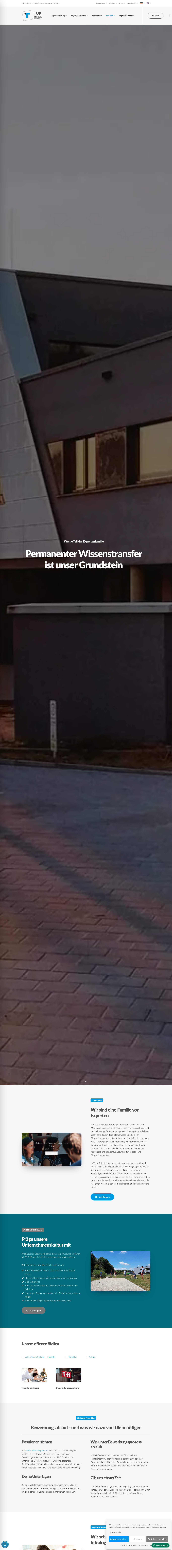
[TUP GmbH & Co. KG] (32, 15)
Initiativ (52, 1357)
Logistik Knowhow (127, 15)
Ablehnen (138, 1539)
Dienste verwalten (116, 1532)
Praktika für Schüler (30, 1387)
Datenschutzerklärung (140, 1545)
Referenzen (97, 15)
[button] (170, 16)
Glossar (121, 3)
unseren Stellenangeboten (36, 1450)
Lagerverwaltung (58, 15)
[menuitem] (101, 3)
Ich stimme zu (51, 1153)
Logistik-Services (78, 15)
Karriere (109, 15)
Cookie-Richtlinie (126, 1545)
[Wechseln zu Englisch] (148, 3)
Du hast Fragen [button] (102, 1196)
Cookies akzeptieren (118, 1539)
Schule (92, 1357)
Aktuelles (112, 3)
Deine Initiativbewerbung (67, 1387)
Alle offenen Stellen (34, 1357)
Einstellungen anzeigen (157, 1539)
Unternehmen (100, 3)
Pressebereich (131, 3)
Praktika (72, 1357)
